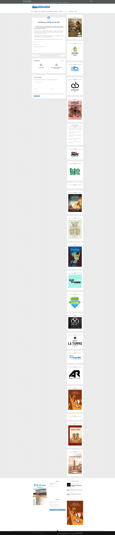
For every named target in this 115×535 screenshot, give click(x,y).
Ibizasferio (36, 11)
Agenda (72, 483)
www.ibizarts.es (38, 41)
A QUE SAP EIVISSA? (41, 67)
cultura (77, 483)
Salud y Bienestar (50, 11)
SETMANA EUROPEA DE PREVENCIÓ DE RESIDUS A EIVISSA (56, 68)
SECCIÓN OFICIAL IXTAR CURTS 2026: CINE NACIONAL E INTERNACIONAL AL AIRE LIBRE (76, 486)
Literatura (55, 11)
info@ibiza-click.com (55, 486)
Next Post (62, 55)
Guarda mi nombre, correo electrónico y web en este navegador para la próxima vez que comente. (49, 93)
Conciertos (60, 11)
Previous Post (36, 55)
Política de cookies (66, 2)
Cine (39, 11)
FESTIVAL (80, 483)
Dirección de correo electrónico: (54, 504)
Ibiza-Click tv (65, 11)
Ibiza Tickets (71, 11)
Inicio (32, 11)
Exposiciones (43, 11)
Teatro (75, 11)
